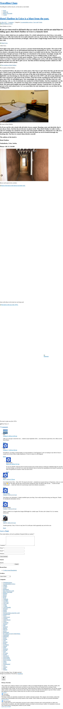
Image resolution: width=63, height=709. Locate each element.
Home (4, 10)
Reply (4, 442)
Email (2, 550)
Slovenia (5, 650)
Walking (5, 669)
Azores (5, 588)
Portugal (5, 639)
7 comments (11, 22)
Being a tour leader (7, 13)
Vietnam (5, 667)
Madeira (5, 628)
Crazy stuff (35, 22)
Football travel (6, 614)
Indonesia (5, 626)
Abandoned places (7, 582)
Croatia (5, 604)
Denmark (5, 608)
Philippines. (6, 636)
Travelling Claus (8, 3)
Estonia (5, 610)
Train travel (6, 655)
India (4, 625)
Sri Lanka (5, 653)
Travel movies (6, 658)
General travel (6, 617)
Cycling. (5, 606)
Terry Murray (6, 493)
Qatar (4, 640)
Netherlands (6, 635)
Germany (5, 618)
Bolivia (5, 595)
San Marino (6, 644)
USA (4, 665)
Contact (5, 14)
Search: (2, 562)
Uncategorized (6, 664)
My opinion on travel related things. (11, 633)
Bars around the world (8, 590)
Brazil (4, 597)
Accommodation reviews (26, 22)
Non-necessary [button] (5, 699)
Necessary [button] (4, 692)
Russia (4, 643)
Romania (5, 642)
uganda (5, 662)
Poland (4, 637)
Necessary (5, 694)
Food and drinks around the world (11, 613)
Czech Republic (7, 607)
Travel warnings (7, 660)
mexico (5, 631)
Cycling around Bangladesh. (10, 570)
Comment (3, 545)
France (4, 615)
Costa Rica (5, 602)
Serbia (40, 22)
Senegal (5, 646)
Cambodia (5, 599)
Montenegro (6, 632)
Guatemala (5, 622)
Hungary (5, 624)
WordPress (20, 673)
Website (2, 553)
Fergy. (4, 521)
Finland (5, 611)
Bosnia (4, 596)
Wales (4, 668)
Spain (4, 651)
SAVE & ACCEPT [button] (6, 706)
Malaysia (5, 629)
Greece (5, 621)
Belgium (5, 593)
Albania (5, 585)
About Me (5, 12)
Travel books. (6, 657)
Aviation (5, 586)
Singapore (5, 649)
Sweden (5, 654)
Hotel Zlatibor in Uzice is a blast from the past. (24, 18)
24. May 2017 (3, 22)
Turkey (5, 661)
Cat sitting (5, 600)
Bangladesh (6, 589)
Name (2, 548)
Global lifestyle (6, 620)
